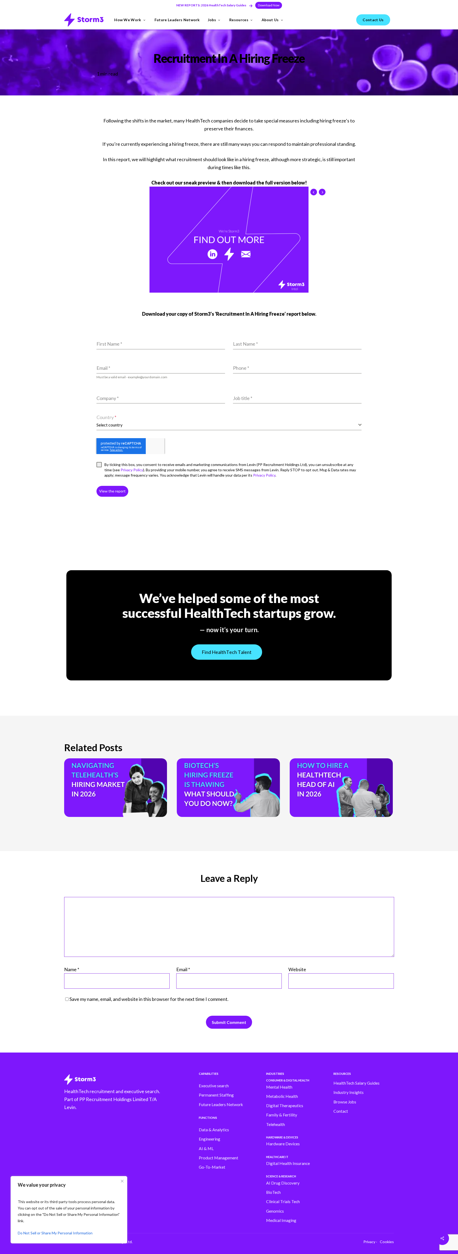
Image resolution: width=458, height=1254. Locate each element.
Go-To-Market (212, 1167)
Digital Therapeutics (284, 1105)
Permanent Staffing (216, 1095)
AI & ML (206, 1148)
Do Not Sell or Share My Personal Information (55, 1233)
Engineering (209, 1139)
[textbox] (227, 425)
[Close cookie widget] (122, 1181)
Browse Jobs (344, 1101)
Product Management (218, 1157)
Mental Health (279, 1087)
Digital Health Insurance (288, 1163)
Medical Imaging (281, 1220)
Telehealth (275, 1124)
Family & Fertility (281, 1114)
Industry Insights (348, 1092)
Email (183, 969)
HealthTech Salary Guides (356, 1083)
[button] (268, 5)
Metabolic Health (282, 1096)
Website (297, 969)
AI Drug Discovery (283, 1183)
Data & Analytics (214, 1129)
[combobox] (229, 425)
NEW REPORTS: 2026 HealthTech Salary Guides (211, 5)
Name (71, 969)
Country (106, 417)
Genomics (275, 1211)
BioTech (273, 1192)
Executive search (214, 1085)
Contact (340, 1111)
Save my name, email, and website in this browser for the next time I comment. (148, 999)
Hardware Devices (283, 1143)
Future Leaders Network (221, 1104)
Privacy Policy (131, 470)
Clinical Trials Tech (283, 1201)
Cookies (387, 1241)
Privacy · (370, 1241)
